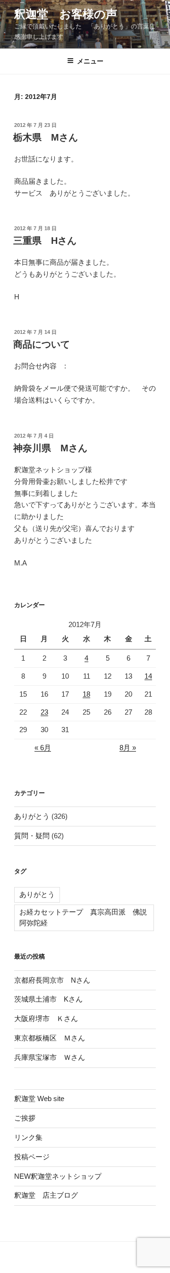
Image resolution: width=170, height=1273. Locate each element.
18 (86, 694)
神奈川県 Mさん (50, 448)
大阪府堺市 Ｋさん (46, 1018)
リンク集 (28, 1137)
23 (44, 712)
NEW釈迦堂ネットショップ (58, 1176)
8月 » (127, 748)
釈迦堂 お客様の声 (65, 14)
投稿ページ (32, 1157)
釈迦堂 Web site (39, 1098)
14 (148, 676)
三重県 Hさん (44, 240)
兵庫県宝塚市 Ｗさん (49, 1057)
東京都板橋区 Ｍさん (49, 1038)
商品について (41, 344)
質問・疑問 (32, 836)
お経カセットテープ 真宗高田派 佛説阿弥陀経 (83, 917)
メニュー (90, 61)
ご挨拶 (24, 1118)
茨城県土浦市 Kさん (48, 999)
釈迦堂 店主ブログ (46, 1195)
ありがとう (32, 816)
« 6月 (42, 748)
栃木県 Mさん (45, 137)
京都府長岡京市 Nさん (52, 980)
